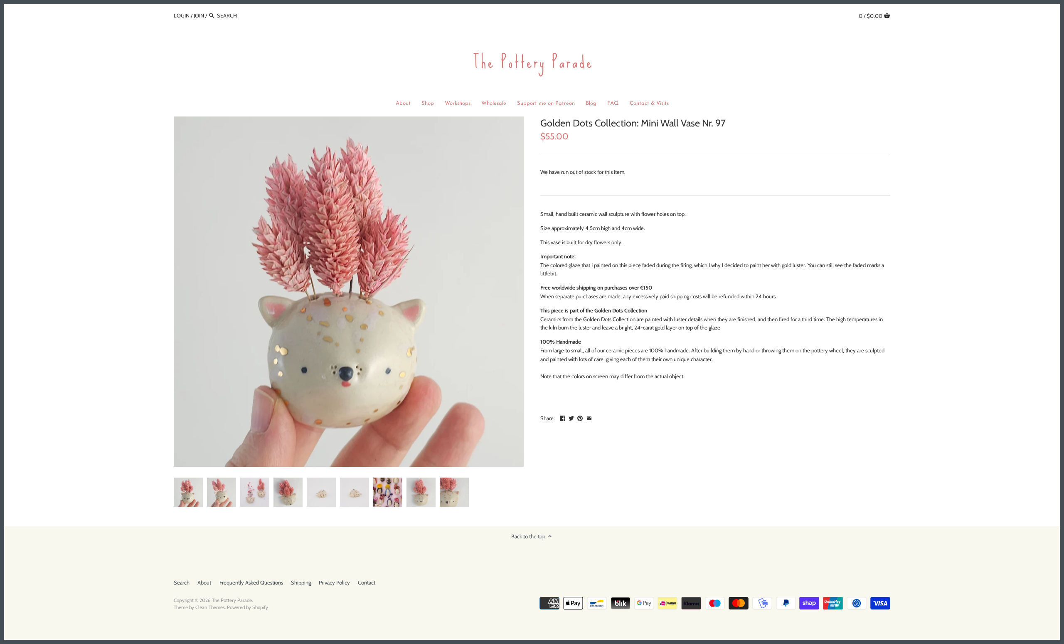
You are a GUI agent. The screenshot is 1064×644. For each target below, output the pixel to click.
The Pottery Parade (232, 600)
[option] (188, 492)
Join (199, 15)
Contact (366, 582)
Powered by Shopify (247, 607)
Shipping (301, 582)
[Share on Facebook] (562, 417)
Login (182, 15)
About (204, 582)
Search (182, 582)
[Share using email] (589, 417)
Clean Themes (210, 607)
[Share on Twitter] (571, 417)
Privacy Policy (334, 582)
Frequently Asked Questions (251, 582)
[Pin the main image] (580, 417)
